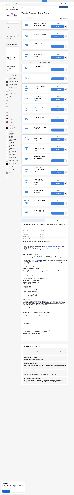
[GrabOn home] (9, 4)
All (23, 18)
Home (7, 9)
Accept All (6, 491)
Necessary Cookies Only (17, 491)
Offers (29, 18)
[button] (12, 15)
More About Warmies (33, 220)
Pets (10, 9)
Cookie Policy (12, 488)
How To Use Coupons (56, 220)
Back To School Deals (63, 7)
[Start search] (14, 3)
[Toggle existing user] (66, 18)
